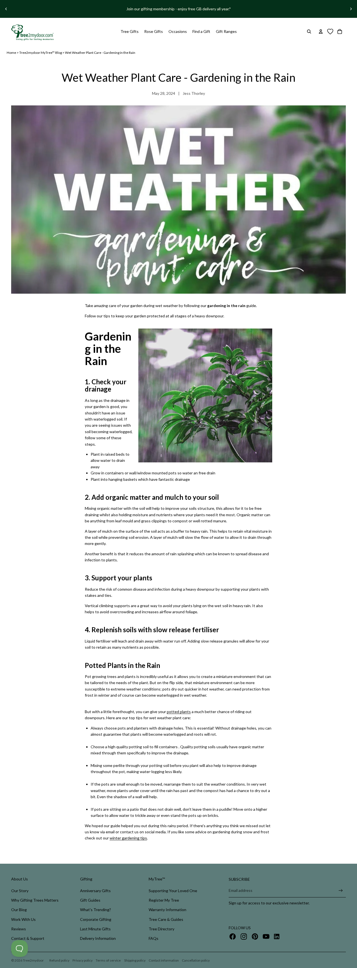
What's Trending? (95, 909)
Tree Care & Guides (166, 919)
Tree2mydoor (33, 960)
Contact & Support (27, 938)
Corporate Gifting (95, 919)
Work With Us (23, 919)
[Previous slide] (6, 9)
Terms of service (108, 960)
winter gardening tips (128, 838)
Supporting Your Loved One (173, 890)
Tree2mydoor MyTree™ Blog (40, 52)
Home (11, 52)
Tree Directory (161, 928)
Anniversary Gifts (95, 890)
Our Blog (19, 909)
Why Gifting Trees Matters (35, 900)
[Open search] (309, 31)
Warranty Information (167, 909)
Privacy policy (83, 960)
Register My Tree (164, 900)
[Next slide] (351, 9)
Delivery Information (98, 938)
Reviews (18, 928)
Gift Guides (90, 900)
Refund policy (59, 960)
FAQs (153, 938)
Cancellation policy (196, 960)
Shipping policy (135, 960)
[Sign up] (341, 890)
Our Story (19, 890)
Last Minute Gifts (95, 928)
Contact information (164, 960)
